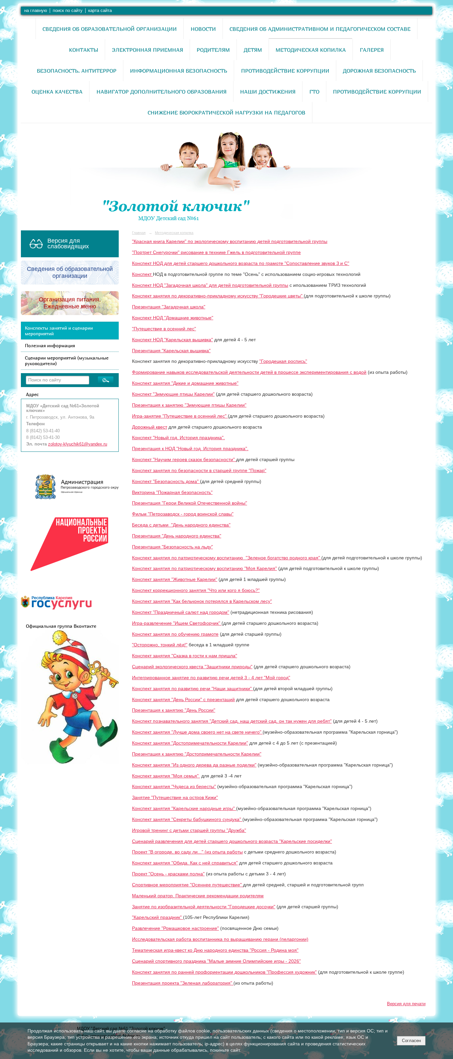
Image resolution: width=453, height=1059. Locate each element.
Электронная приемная (147, 49)
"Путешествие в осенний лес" (164, 328)
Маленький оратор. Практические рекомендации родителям (198, 895)
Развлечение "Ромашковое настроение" (175, 928)
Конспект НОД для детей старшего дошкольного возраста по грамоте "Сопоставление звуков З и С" (240, 263)
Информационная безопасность (178, 70)
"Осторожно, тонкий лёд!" (159, 644)
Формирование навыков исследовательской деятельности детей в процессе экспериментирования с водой (249, 372)
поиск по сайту (68, 10)
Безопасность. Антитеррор (76, 70)
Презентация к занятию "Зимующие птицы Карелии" (189, 405)
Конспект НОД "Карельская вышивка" (172, 339)
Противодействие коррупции (285, 70)
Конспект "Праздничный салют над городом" (180, 612)
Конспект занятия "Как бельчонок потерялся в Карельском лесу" (202, 601)
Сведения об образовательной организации (109, 29)
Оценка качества (57, 91)
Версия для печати (406, 1004)
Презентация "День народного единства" (176, 535)
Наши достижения (267, 91)
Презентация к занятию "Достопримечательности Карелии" (196, 754)
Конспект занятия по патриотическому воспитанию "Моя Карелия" (204, 568)
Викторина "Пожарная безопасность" (172, 492)
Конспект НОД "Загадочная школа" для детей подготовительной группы (210, 285)
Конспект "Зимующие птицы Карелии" (173, 394)
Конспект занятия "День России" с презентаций (183, 699)
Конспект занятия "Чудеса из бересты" (174, 786)
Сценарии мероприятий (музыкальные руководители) (66, 360)
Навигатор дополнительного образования (162, 91)
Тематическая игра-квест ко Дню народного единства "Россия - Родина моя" (215, 950)
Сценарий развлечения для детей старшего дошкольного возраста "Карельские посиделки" (232, 841)
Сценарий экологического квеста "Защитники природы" (192, 666)
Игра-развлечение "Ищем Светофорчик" (177, 623)
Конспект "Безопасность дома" (166, 481)
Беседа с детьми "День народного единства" (181, 525)
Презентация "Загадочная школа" (168, 306)
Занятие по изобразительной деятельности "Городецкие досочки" (203, 906)
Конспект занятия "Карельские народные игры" (184, 808)
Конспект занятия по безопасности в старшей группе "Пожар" (199, 470)
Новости (203, 29)
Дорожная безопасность (379, 70)
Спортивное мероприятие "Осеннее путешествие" (187, 884)
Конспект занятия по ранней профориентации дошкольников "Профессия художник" (224, 972)
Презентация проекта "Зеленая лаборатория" (182, 983)
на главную (35, 10)
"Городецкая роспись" (283, 361)
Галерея (372, 49)
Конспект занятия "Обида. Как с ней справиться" (185, 862)
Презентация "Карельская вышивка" (171, 350)
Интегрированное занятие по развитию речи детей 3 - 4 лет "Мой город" (211, 677)
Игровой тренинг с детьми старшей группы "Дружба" (189, 830)
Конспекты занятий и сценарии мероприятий (59, 330)
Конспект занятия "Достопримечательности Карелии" (190, 743)
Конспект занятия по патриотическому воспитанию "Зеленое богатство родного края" (226, 557)
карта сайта (100, 10)
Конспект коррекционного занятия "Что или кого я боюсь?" (196, 590)
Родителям (213, 49)
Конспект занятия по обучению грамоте (175, 634)
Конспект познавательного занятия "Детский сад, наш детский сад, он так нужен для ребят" (232, 721)
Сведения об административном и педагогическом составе (320, 29)
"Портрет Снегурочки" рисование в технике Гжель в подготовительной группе (216, 252)
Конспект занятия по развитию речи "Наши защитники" (192, 688)
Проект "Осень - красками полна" (168, 873)
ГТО (314, 91)
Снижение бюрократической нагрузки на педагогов (226, 112)
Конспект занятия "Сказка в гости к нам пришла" (184, 655)
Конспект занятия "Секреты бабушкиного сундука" (187, 819)
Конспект (142, 274)
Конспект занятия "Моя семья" (166, 776)
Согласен (411, 1040)
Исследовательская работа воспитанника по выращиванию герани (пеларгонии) (220, 939)
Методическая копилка (311, 49)
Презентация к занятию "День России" (173, 710)
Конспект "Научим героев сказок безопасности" (184, 459)
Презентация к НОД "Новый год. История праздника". (190, 448)
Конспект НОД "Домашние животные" (172, 317)
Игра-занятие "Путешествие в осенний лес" (180, 416)
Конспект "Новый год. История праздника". (178, 437)
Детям (253, 49)
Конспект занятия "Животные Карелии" (174, 579)
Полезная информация (50, 345)
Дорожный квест (149, 427)
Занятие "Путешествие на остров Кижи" (175, 797)
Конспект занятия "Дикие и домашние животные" (185, 383)
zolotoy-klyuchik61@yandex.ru (77, 444)
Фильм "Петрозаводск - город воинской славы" (182, 514)
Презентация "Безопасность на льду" (172, 546)
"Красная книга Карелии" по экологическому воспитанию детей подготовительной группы (229, 241)
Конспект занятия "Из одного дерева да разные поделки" (194, 765)
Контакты (83, 49)
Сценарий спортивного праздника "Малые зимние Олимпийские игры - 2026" (216, 961)
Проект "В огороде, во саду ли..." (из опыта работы (187, 852)
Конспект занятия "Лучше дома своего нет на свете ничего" (197, 732)
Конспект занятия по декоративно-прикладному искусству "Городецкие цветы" (218, 295)
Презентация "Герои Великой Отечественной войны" (189, 503)
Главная (139, 233)
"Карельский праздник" (157, 917)
